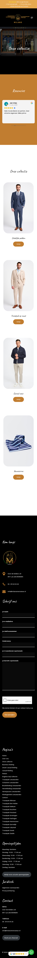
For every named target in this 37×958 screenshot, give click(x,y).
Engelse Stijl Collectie (9, 776)
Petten (4, 774)
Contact (5, 797)
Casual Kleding (7, 771)
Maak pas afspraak (11, 938)
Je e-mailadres (7, 621)
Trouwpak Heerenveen (10, 821)
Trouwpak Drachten (9, 809)
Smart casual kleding (9, 768)
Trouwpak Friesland (9, 812)
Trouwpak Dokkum (8, 806)
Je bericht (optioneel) (10, 661)
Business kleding (8, 765)
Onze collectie (7, 762)
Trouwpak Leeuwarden (10, 779)
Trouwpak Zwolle (8, 833)
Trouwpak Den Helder (10, 803)
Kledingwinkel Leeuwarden (11, 794)
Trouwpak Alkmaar (9, 800)
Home (4, 756)
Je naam (5, 612)
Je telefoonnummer (9, 631)
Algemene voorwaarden (10, 888)
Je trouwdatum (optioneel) (12, 651)
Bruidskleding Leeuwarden (11, 785)
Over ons (5, 759)
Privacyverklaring (8, 891)
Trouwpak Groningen (9, 815)
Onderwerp (6, 641)
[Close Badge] (28, 952)
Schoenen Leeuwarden (10, 782)
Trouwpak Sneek (8, 830)
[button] (32, 18)
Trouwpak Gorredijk (9, 824)
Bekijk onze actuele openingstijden (16, 874)
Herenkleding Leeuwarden (11, 788)
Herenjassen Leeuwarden (11, 791)
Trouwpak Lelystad (9, 827)
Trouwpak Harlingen (9, 818)
